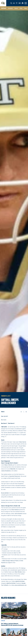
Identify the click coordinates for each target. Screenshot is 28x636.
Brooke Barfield (5, 493)
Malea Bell (12, 468)
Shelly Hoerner (22, 442)
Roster (16, 8)
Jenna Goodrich (18, 513)
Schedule (10, 8)
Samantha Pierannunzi (14, 476)
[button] (11, 3)
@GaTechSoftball (20, 581)
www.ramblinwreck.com (20, 585)
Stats (21, 8)
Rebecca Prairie (14, 560)
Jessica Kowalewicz (6, 470)
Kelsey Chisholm (8, 465)
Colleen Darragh (6, 560)
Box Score (3, 419)
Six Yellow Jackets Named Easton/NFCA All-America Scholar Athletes (12, 624)
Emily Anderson (15, 509)
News (25, 8)
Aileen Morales (18, 572)
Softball (3, 8)
